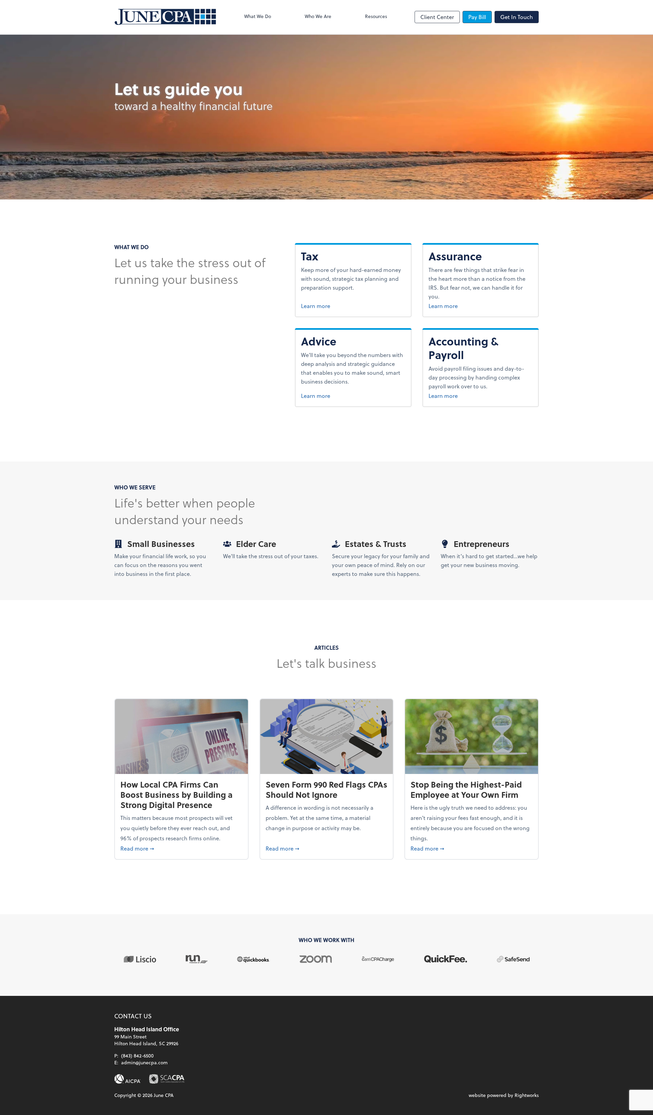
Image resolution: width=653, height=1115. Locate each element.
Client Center (437, 17)
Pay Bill (477, 17)
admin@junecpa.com (144, 1062)
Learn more (328, 306)
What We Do (257, 16)
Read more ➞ (181, 848)
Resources (376, 16)
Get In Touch (516, 17)
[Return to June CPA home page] (165, 17)
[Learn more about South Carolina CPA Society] (167, 1079)
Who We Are (318, 16)
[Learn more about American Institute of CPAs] (127, 1079)
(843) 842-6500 (137, 1055)
